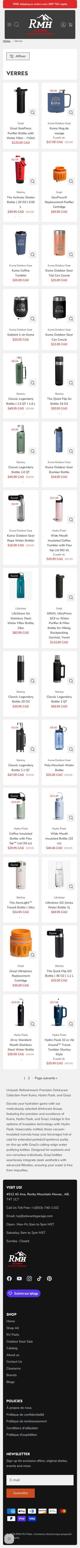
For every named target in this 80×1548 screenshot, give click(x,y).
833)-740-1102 (47, 1208)
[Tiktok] (39, 1278)
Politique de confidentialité (25, 1414)
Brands (11, 1375)
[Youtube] (19, 1278)
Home (6, 41)
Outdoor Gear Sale (19, 1341)
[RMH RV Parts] (40, 24)
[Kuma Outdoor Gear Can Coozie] (59, 307)
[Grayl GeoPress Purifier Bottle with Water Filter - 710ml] (20, 100)
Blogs (10, 1382)
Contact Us (14, 1361)
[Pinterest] (49, 1278)
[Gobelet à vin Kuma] (20, 307)
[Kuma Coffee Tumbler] (20, 242)
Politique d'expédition (21, 1435)
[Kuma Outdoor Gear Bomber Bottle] (59, 439)
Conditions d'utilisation (22, 1428)
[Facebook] (9, 1278)
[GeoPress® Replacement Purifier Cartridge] (59, 169)
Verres (18, 41)
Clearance (13, 1368)
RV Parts (12, 1335)
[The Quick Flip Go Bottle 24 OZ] (59, 371)
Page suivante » (46, 1078)
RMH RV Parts (24, 1534)
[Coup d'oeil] (32, 112)
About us (12, 1355)
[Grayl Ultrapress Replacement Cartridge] (20, 943)
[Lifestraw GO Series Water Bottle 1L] (59, 875)
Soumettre (20, 1493)
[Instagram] (29, 1278)
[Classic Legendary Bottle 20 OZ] (20, 669)
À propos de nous (19, 1408)
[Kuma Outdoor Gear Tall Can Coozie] (59, 242)
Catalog (11, 1348)
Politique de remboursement (26, 1421)
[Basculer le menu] (9, 24)
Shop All (12, 1328)
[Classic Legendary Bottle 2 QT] (59, 669)
